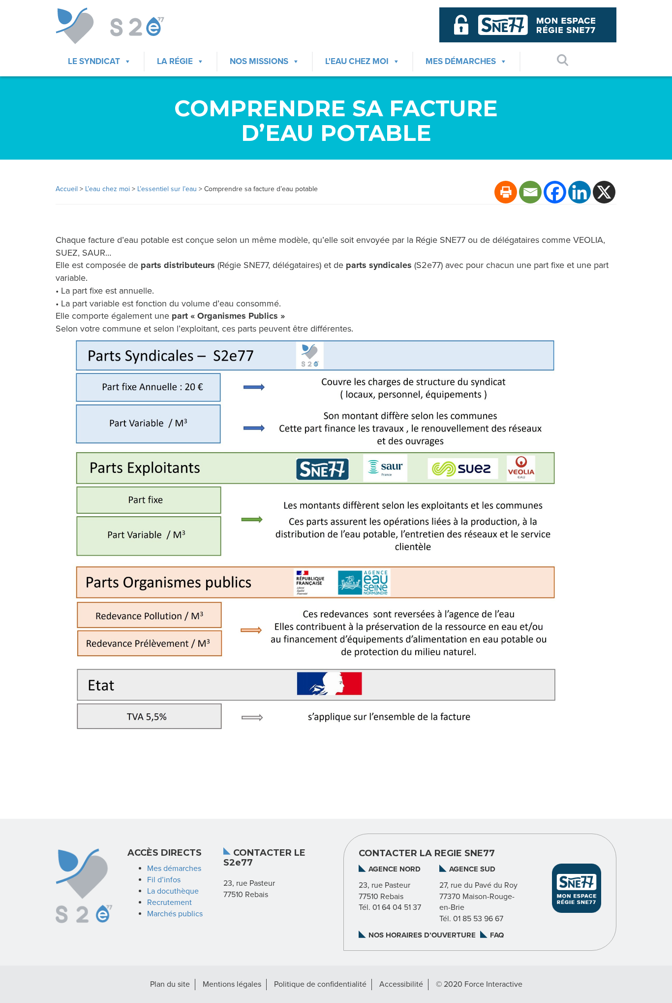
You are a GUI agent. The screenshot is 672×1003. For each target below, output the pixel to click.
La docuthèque (173, 891)
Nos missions (259, 61)
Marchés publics (175, 914)
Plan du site (170, 984)
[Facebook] (555, 192)
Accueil (67, 189)
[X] (604, 192)
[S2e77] (120, 25)
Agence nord (394, 869)
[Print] (505, 192)
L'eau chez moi (357, 61)
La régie (175, 61)
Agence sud (472, 869)
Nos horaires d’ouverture (422, 935)
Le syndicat (94, 61)
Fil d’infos (164, 880)
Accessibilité (401, 984)
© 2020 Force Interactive (479, 984)
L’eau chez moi (107, 189)
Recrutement (169, 902)
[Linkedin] (579, 192)
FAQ (497, 935)
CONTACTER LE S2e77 (264, 858)
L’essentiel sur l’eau (167, 189)
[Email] (530, 192)
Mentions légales (232, 984)
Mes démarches (461, 61)
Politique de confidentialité (320, 984)
